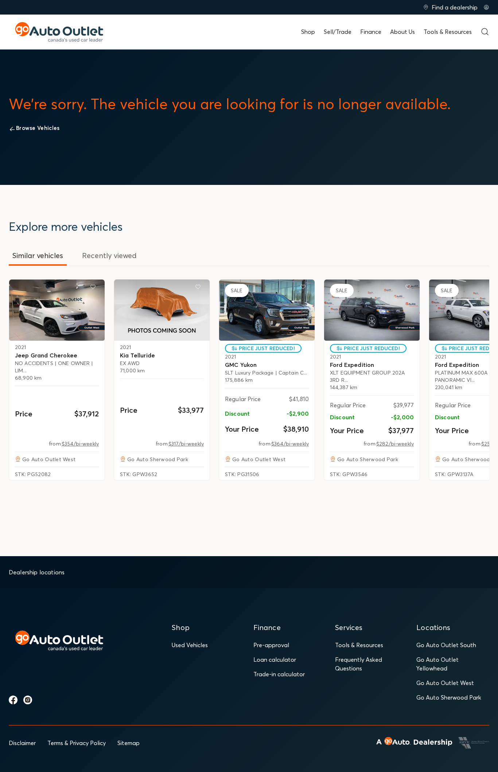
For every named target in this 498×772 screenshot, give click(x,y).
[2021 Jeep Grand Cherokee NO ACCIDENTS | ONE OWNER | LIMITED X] (57, 310)
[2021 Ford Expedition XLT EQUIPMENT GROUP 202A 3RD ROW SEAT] (372, 310)
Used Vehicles (190, 645)
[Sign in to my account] (486, 7)
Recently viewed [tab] (109, 255)
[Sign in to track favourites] (94, 288)
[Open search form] (485, 31)
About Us (402, 31)
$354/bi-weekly (80, 443)
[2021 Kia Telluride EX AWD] (162, 310)
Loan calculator (274, 659)
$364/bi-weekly (290, 443)
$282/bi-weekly (395, 443)
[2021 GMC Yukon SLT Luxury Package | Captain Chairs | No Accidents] (267, 310)
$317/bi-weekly (186, 443)
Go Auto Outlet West (445, 682)
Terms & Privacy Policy (76, 743)
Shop (308, 31)
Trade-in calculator (279, 674)
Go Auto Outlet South (446, 645)
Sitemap (128, 743)
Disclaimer (22, 743)
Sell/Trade (337, 31)
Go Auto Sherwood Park (448, 697)
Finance (370, 31)
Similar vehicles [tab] (37, 255)
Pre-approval (271, 645)
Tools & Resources (448, 31)
